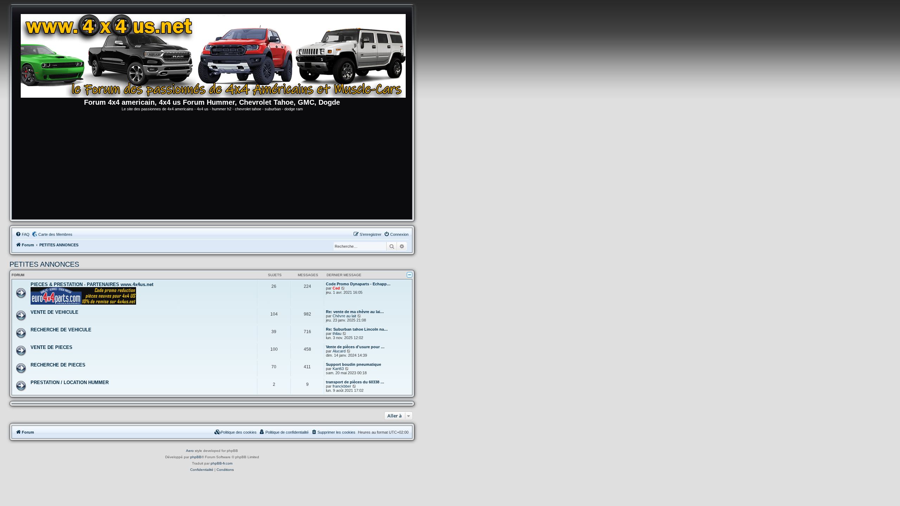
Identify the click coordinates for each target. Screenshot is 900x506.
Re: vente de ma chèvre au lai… (355, 312)
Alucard (339, 351)
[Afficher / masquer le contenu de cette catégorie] (409, 275)
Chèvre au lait (344, 316)
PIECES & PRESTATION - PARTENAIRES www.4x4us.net (92, 284)
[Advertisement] (212, 166)
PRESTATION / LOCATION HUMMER (70, 382)
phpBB (195, 457)
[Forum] (215, 54)
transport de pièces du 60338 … (355, 382)
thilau (337, 333)
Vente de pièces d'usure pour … (355, 347)
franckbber (342, 386)
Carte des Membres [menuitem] (55, 234)
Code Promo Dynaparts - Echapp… (358, 284)
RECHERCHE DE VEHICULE (61, 329)
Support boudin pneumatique (353, 364)
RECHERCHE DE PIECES (58, 365)
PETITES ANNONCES (44, 264)
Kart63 (338, 368)
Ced (336, 288)
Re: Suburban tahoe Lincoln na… (357, 329)
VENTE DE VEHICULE (54, 312)
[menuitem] (22, 234)
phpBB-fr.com (221, 463)
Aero (190, 451)
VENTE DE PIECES (51, 347)
